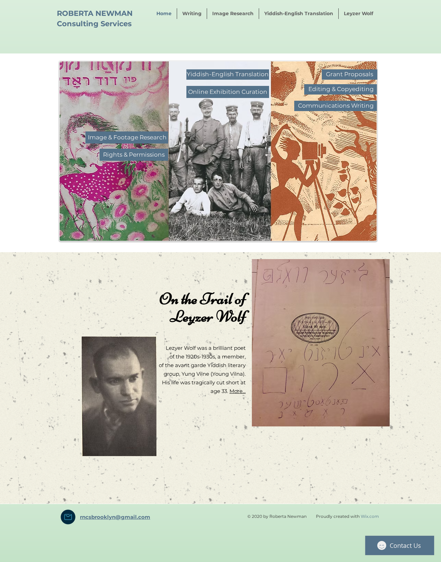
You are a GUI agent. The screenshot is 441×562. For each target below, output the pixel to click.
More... (237, 391)
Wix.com (370, 516)
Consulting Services (94, 23)
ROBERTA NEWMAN (95, 13)
